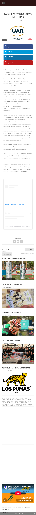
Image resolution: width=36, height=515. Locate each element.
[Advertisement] (18, 426)
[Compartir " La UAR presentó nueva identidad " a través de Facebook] (14, 241)
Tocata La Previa (20, 507)
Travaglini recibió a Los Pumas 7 (16, 368)
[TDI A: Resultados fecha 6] (18, 326)
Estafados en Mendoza (12, 312)
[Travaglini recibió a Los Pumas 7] (18, 354)
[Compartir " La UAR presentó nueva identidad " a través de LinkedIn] (21, 241)
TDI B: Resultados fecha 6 (13, 284)
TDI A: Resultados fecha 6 (13, 340)
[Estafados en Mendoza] (18, 298)
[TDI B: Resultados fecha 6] (18, 270)
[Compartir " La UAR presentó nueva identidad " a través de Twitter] (18, 241)
